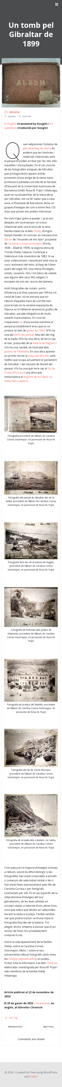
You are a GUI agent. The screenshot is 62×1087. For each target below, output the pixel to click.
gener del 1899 (36, 330)
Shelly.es (51, 963)
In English (10, 124)
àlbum (8, 239)
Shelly (37, 231)
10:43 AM (26, 116)
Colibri (34, 1076)
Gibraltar (14, 112)
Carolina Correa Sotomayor (25, 243)
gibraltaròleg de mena (37, 148)
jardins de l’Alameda (16, 351)
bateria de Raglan (43, 343)
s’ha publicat (41, 1003)
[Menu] (57, 4)
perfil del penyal (24, 334)
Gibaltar (12, 116)
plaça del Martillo (38, 356)
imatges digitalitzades (21, 959)
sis (21, 322)
